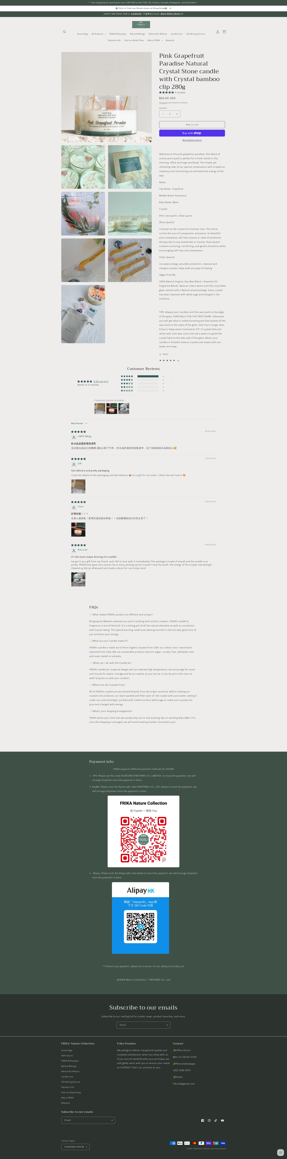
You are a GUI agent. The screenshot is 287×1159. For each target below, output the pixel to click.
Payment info (67, 1087)
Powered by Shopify (218, 1149)
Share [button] (165, 354)
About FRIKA (67, 1098)
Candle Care (67, 1077)
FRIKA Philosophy (69, 1061)
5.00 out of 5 (101, 381)
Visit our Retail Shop (71, 1092)
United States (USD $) (74, 1147)
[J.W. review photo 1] (78, 486)
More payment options (192, 140)
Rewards (65, 1103)
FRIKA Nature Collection (201, 1149)
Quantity (163, 108)
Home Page (66, 1050)
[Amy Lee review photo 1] (78, 579)
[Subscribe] (167, 1025)
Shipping (163, 103)
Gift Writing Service (70, 1082)
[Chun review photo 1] (78, 529)
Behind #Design (69, 1066)
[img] (78, 432)
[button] (64, 32)
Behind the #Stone (70, 1071)
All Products (67, 1056)
